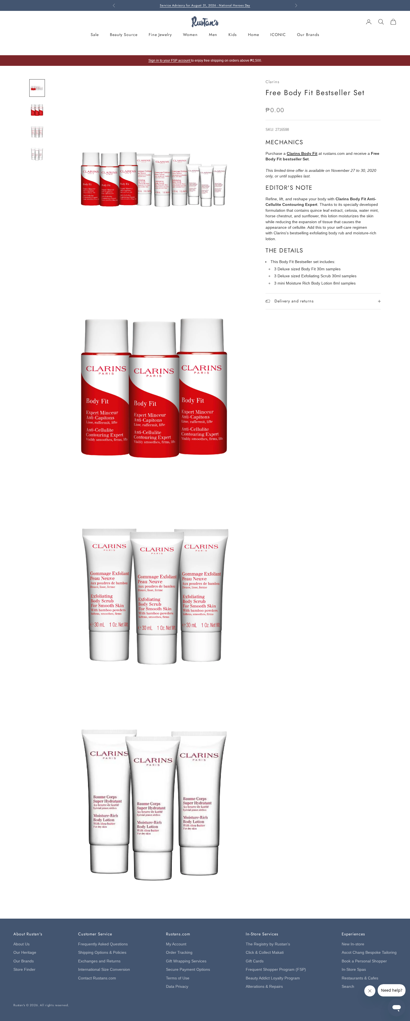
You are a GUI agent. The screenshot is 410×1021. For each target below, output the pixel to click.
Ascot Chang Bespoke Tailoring (369, 952)
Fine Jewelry (160, 35)
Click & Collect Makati (265, 952)
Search (348, 986)
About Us (21, 944)
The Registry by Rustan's (268, 944)
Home (253, 35)
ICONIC (278, 35)
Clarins (272, 82)
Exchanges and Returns (99, 961)
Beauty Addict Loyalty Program (273, 978)
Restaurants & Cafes (360, 978)
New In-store (353, 944)
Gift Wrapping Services (186, 961)
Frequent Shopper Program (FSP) (276, 969)
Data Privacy (177, 986)
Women (190, 35)
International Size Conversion (104, 969)
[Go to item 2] (37, 110)
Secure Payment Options (188, 969)
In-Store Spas (354, 969)
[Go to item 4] (37, 154)
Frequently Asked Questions (103, 944)
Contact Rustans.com (97, 978)
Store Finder (24, 969)
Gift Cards (255, 961)
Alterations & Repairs (264, 986)
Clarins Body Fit (302, 153)
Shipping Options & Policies (102, 952)
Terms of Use (177, 978)
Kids (232, 35)
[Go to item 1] (37, 88)
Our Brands (308, 35)
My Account (176, 944)
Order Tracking (179, 952)
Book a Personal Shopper (364, 961)
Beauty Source (124, 35)
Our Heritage (24, 952)
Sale (95, 35)
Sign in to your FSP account (169, 60)
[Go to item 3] (37, 132)
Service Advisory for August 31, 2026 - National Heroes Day (205, 5)
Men (213, 35)
